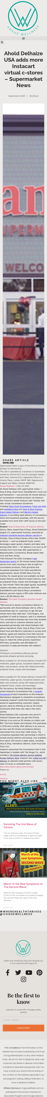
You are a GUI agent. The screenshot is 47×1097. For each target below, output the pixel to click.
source (3, 774)
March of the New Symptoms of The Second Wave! (23, 885)
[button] (23, 38)
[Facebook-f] (8, 973)
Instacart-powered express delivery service (20, 535)
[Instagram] (23, 979)
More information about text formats (17, 767)
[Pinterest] (39, 973)
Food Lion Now (39, 506)
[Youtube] (29, 973)
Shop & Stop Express (32, 509)
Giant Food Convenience (20, 506)
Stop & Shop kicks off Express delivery (26, 526)
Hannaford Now (11, 509)
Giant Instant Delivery (10, 512)
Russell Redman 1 (8, 486)
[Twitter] (18, 973)
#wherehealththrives (21, 911)
